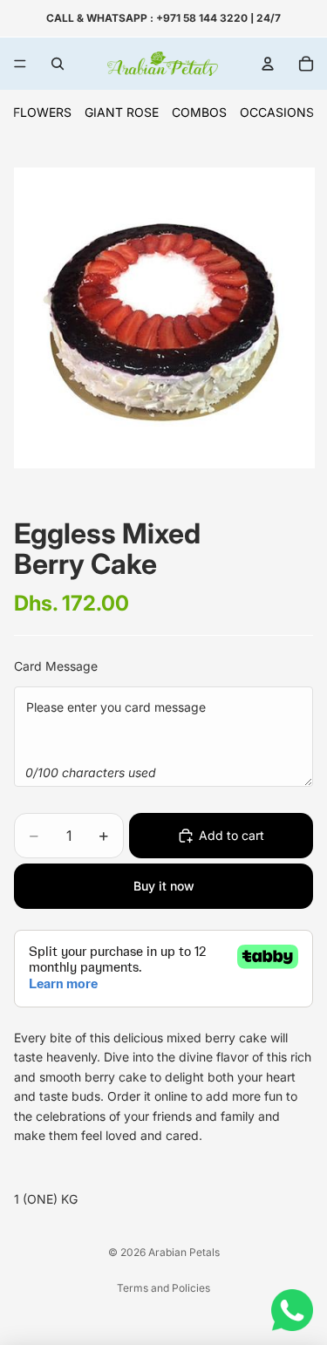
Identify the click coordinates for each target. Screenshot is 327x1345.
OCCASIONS (277, 112)
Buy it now (163, 885)
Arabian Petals (184, 1252)
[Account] (268, 63)
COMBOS (199, 112)
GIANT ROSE (122, 112)
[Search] (57, 63)
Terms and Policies (163, 1287)
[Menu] (20, 64)
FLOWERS (42, 112)
